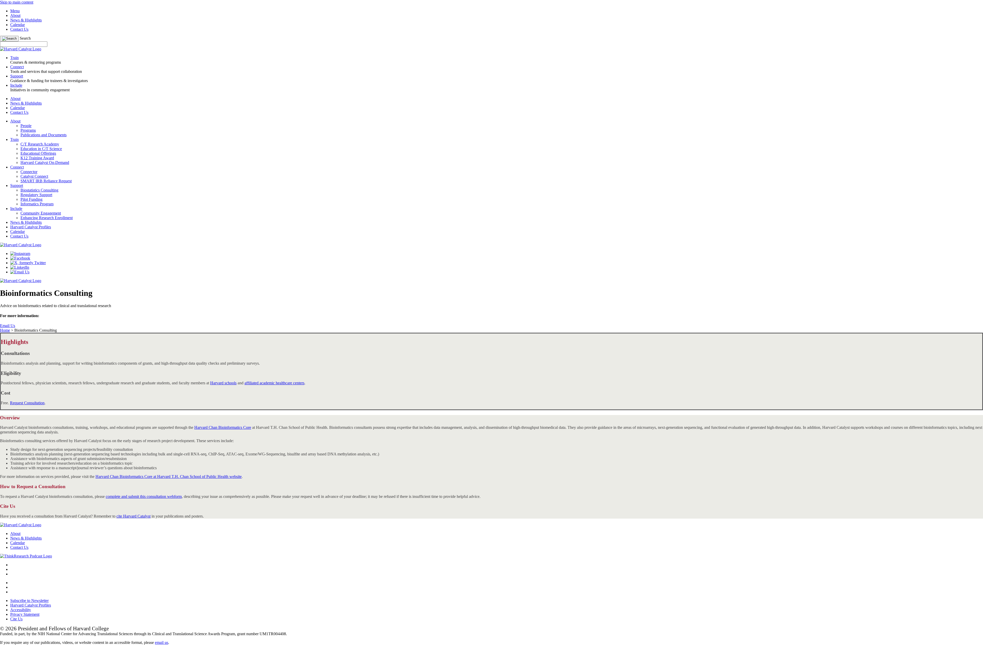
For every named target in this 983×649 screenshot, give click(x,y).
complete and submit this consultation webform (144, 496)
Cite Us (16, 619)
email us (161, 642)
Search (25, 38)
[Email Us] (19, 272)
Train (14, 139)
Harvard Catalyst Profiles (30, 227)
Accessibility (20, 610)
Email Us (7, 325)
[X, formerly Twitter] (28, 263)
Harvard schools (223, 383)
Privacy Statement (24, 614)
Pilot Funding (31, 199)
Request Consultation (27, 403)
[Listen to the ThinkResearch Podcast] (26, 556)
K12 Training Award (37, 158)
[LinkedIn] (19, 267)
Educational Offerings (38, 153)
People (25, 126)
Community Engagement (40, 213)
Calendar (17, 25)
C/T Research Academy (39, 144)
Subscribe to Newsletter (29, 600)
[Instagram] (20, 253)
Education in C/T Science (41, 149)
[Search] (9, 38)
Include (16, 208)
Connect (17, 167)
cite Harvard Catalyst (133, 516)
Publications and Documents (43, 135)
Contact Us (19, 29)
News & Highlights (26, 20)
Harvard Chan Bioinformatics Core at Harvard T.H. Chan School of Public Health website (168, 476)
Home (5, 330)
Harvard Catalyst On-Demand (44, 162)
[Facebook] (20, 258)
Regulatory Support (36, 195)
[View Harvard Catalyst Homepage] (20, 49)
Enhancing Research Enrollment (46, 218)
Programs (28, 130)
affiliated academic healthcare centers (274, 383)
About (15, 15)
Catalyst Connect (34, 176)
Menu (15, 11)
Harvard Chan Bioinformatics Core (222, 427)
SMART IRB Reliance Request (46, 181)
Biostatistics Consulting (39, 190)
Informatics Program (37, 204)
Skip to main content (16, 2)
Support (16, 185)
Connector (28, 172)
